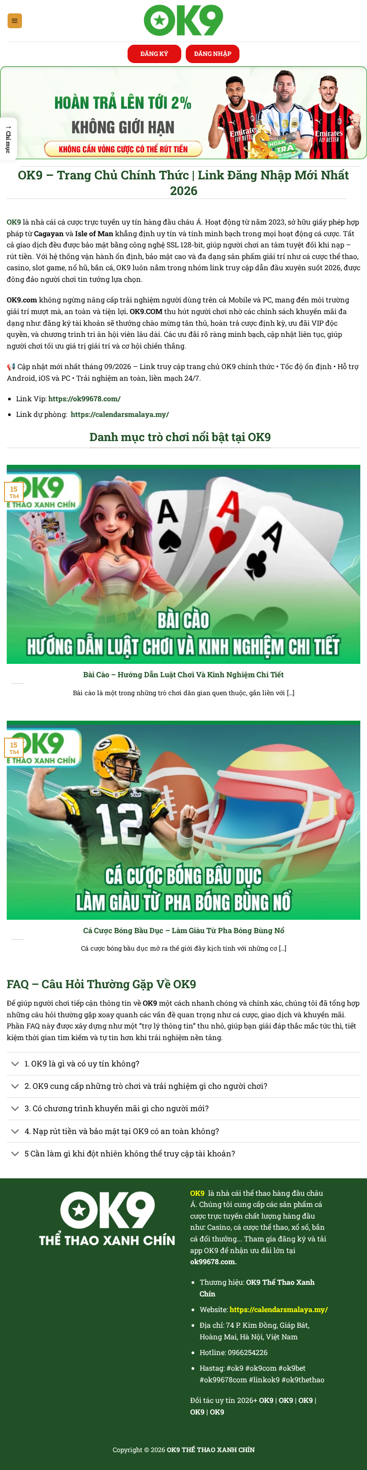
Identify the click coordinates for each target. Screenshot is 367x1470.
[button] (8, 139)
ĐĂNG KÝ (154, 54)
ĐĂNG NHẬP (212, 54)
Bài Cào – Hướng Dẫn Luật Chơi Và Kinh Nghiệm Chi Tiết (183, 674)
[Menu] (15, 20)
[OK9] (184, 21)
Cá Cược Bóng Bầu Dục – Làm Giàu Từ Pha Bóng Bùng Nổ (183, 930)
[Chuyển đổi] (15, 1064)
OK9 (286, 1400)
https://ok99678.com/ (84, 398)
